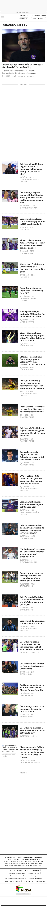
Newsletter (35, 870)
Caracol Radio (11, 17)
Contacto (11, 870)
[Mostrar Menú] (2, 17)
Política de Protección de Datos (15, 879)
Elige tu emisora (38, 18)
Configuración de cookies (11, 881)
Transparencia (28, 881)
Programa (23, 18)
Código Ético (40, 881)
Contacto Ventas (23, 870)
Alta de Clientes (33, 873)
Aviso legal (33, 876)
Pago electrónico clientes (16, 873)
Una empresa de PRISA (23, 888)
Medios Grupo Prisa (23, 894)
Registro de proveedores (18, 876)
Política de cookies (35, 879)
